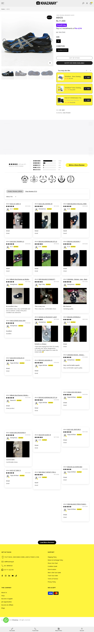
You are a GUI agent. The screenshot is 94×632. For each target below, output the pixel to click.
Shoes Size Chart (53, 563)
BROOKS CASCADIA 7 (73, 241)
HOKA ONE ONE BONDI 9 (18, 432)
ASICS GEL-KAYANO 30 (45, 204)
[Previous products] (87, 70)
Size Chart (62, 32)
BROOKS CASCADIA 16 (45, 360)
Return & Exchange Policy (55, 560)
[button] (37, 160)
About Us (4, 592)
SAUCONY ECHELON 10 (17, 358)
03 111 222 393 (8, 570)
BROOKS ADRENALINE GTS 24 (48, 397)
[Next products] (91, 70)
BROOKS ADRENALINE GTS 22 (48, 241)
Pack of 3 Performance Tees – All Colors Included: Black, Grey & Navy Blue (74, 98)
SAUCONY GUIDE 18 (45, 435)
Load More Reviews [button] (47, 542)
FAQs (3, 596)
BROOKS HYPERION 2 (73, 317)
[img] (17, 164)
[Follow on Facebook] (2, 576)
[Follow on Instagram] (6, 576)
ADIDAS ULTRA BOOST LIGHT (48, 317)
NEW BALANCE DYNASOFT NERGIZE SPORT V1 (45, 280)
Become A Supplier (7, 599)
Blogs (3, 608)
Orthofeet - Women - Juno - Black (77, 279)
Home (3, 9)
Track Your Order (53, 575)
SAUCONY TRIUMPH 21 (17, 241)
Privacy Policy (52, 582)
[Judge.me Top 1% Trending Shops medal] (70, 179)
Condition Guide (52, 566)
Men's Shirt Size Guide (54, 572)
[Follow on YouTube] (12, 576)
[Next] (50, 40)
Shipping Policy (52, 557)
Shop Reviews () (31, 191)
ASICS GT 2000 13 (15, 204)
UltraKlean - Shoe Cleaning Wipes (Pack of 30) (74, 76)
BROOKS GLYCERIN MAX (74, 467)
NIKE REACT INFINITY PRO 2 (47, 472)
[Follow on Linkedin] (9, 576)
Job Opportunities (6, 602)
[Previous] (4, 40)
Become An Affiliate (7, 605)
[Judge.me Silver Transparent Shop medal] (52, 179)
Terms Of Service (53, 579)
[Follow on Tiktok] (16, 576)
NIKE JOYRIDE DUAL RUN (17, 320)
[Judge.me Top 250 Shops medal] (61, 179)
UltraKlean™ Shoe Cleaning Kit (74, 88)
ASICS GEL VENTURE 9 (74, 429)
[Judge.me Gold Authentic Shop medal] (43, 179)
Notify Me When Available (74, 63)
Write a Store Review (76, 165)
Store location (52, 569)
